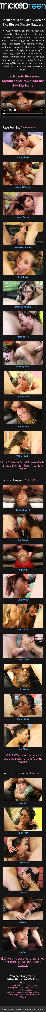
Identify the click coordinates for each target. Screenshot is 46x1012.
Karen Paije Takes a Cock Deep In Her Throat (24, 995)
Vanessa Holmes (23, 247)
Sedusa (23, 892)
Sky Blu (23, 569)
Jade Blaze (23, 749)
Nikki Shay (23, 832)
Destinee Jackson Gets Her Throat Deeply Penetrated (22, 986)
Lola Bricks (23, 599)
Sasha (23, 952)
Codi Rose (23, 276)
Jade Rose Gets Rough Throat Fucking (23, 992)
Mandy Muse (23, 862)
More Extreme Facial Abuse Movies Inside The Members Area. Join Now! (23, 465)
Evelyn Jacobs (23, 366)
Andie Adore (23, 396)
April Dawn (23, 217)
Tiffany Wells (23, 456)
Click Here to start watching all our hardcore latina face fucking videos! (23, 961)
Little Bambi (23, 689)
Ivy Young (23, 540)
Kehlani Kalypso (23, 187)
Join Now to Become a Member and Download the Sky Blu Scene (23, 80)
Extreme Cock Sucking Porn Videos (26, 988)
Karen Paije (23, 719)
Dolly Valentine (23, 306)
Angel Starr (23, 659)
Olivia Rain (23, 629)
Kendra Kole (23, 426)
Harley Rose (23, 157)
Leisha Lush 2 (23, 510)
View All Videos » (30, 127)
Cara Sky (23, 803)
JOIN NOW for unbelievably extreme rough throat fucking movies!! (23, 758)
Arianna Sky (23, 336)
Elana (23, 922)
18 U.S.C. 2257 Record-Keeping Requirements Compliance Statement (23, 1009)
